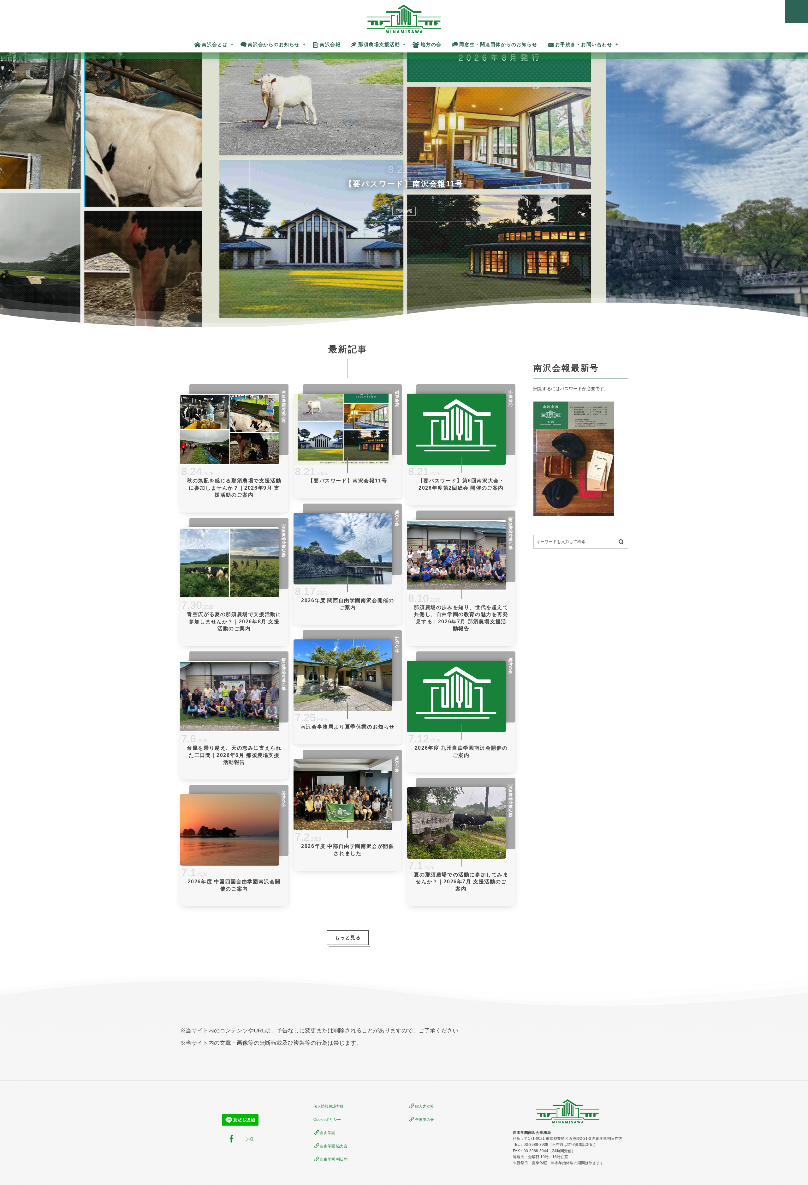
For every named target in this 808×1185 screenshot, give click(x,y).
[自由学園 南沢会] (404, 19)
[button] (796, 11)
